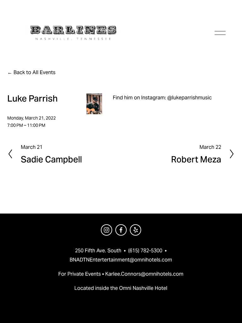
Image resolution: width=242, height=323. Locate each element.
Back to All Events (34, 72)
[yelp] (135, 230)
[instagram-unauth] (106, 230)
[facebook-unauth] (121, 230)
